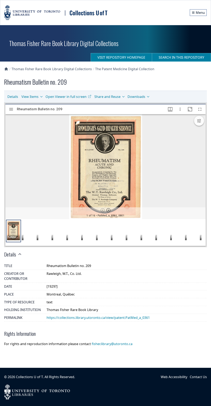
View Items (30, 96)
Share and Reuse (107, 96)
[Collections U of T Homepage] (6, 69)
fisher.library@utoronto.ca (112, 344)
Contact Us (198, 377)
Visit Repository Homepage (121, 57)
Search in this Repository (181, 57)
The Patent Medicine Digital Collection (124, 69)
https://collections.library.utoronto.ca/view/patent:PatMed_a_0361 (98, 317)
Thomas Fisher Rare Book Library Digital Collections (52, 69)
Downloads (136, 96)
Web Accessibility (174, 377)
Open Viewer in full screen (66, 96)
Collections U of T (29, 377)
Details (12, 96)
